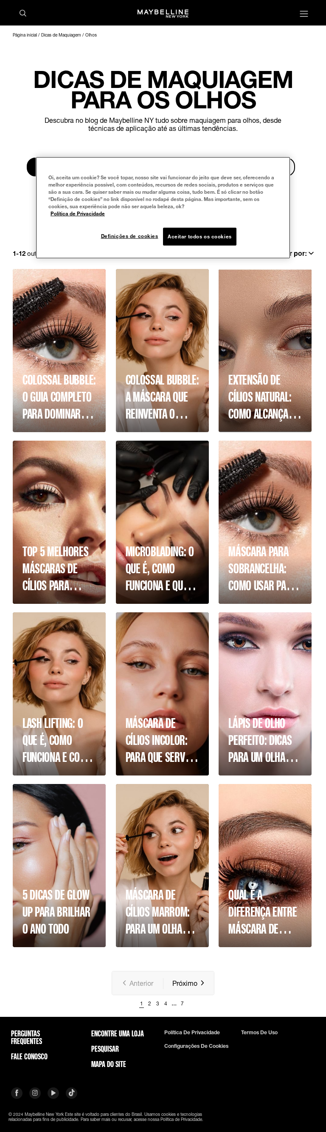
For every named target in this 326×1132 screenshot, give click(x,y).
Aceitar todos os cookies (200, 236)
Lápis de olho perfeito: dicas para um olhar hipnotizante (260, 740)
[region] (163, 207)
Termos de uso (259, 1033)
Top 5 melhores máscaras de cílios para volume (55, 568)
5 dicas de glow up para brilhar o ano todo (56, 911)
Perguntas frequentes (26, 1037)
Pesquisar (105, 1049)
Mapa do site (108, 1064)
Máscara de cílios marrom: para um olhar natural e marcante (158, 911)
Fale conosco (29, 1056)
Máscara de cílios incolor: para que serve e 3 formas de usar (161, 740)
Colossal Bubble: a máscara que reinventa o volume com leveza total (162, 396)
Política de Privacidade (78, 213)
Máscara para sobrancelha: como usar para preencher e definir (262, 568)
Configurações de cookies (196, 1046)
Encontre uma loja (117, 1033)
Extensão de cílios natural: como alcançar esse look (260, 396)
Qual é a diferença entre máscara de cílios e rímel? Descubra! (262, 911)
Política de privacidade (192, 1033)
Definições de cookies (129, 236)
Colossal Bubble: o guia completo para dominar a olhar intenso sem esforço (59, 396)
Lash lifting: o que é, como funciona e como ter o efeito (57, 740)
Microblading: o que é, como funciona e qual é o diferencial (162, 568)
